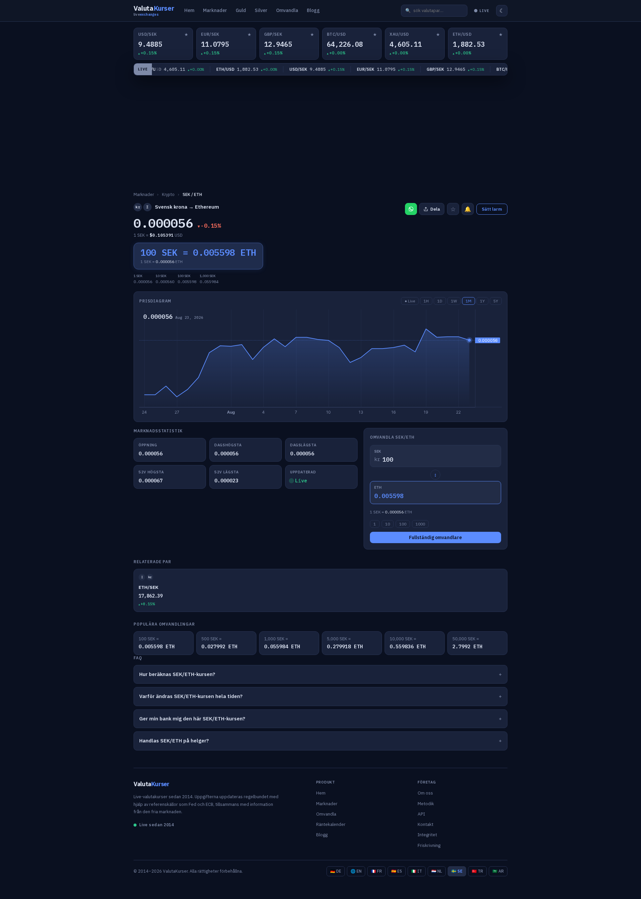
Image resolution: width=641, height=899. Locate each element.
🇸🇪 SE (456, 871)
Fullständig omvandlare (435, 537)
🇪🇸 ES (396, 871)
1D (439, 300)
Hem (189, 10)
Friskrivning (429, 845)
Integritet (427, 835)
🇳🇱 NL (436, 871)
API (421, 814)
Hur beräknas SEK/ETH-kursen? (177, 674)
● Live (410, 300)
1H (426, 300)
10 (387, 523)
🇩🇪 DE (335, 871)
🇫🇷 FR (376, 871)
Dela (435, 209)
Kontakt (425, 824)
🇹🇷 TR (477, 871)
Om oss (425, 793)
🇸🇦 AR (498, 871)
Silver (261, 10)
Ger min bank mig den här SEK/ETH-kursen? (192, 718)
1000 (420, 523)
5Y (495, 300)
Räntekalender (331, 824)
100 (402, 523)
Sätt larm (492, 209)
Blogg (313, 10)
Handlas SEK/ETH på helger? (174, 740)
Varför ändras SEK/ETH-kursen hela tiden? (191, 696)
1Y (482, 300)
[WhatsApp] (411, 209)
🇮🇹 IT (416, 871)
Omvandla (287, 10)
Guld (241, 10)
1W (454, 300)
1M (468, 300)
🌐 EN (356, 871)
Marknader (215, 10)
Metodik (426, 804)
